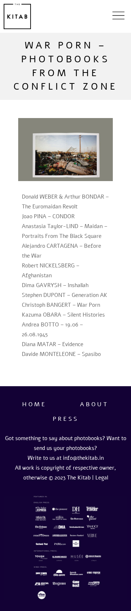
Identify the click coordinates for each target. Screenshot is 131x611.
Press (66, 419)
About (94, 404)
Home (34, 404)
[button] (119, 17)
